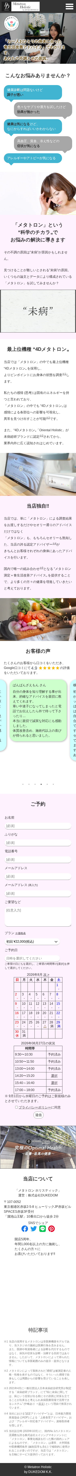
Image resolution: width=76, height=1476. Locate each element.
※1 (64, 374)
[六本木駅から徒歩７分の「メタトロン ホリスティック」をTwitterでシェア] (33, 1228)
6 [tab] (53, 784)
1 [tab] (23, 784)
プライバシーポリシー (35, 1107)
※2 (48, 417)
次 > (46, 974)
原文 (41, 1403)
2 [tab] (29, 784)
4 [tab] (41, 784)
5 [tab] (47, 784)
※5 (41, 567)
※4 (54, 543)
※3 (41, 435)
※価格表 (20, 933)
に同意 (40, 1107)
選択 (54, 1075)
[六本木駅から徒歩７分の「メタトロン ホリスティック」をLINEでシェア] (42, 1228)
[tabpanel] (38, 720)
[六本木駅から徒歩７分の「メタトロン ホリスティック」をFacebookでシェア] (24, 1228)
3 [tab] (35, 784)
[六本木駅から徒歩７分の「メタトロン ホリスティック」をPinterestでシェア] (51, 1228)
